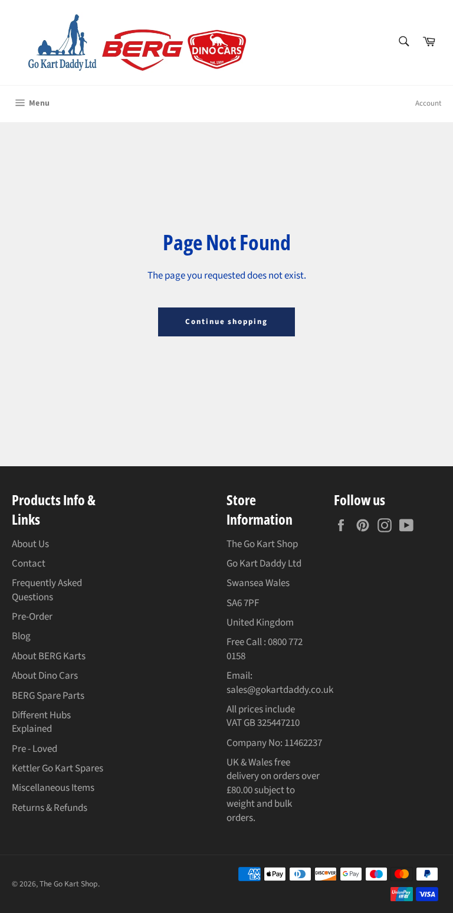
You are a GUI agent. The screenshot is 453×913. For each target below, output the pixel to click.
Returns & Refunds (49, 808)
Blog (21, 636)
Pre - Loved (34, 749)
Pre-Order (32, 617)
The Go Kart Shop (69, 883)
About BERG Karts (49, 656)
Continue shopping (226, 321)
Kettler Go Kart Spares (57, 768)
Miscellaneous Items (53, 788)
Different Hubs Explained (41, 722)
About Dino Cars (45, 676)
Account (428, 103)
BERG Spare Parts (48, 696)
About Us (30, 544)
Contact (28, 564)
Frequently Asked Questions (47, 590)
